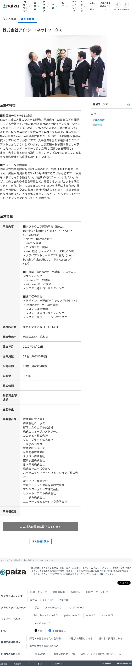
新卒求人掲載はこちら (110, 638)
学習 (53, 6)
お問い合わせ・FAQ (64, 654)
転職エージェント (95, 592)
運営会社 (3, 663)
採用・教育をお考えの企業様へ (46, 638)
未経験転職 (35, 6)
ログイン (117, 9)
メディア (82, 6)
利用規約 (17, 663)
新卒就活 (44, 6)
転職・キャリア (25, 6)
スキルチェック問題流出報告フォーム (101, 654)
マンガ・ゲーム (76, 607)
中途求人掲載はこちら (81, 638)
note (88, 615)
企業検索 (63, 599)
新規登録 (125, 9)
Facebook (57, 630)
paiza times (70, 615)
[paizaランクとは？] (128, 104)
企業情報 (97, 124)
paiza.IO (105, 615)
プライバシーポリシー (36, 663)
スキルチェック (63, 6)
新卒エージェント (40, 599)
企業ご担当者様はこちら (105, 6)
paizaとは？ (92, 6)
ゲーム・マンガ (74, 6)
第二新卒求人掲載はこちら (43, 646)
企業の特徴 (98, 120)
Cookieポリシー (58, 663)
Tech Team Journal (44, 615)
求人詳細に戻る (40, 541)
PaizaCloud (40, 623)
